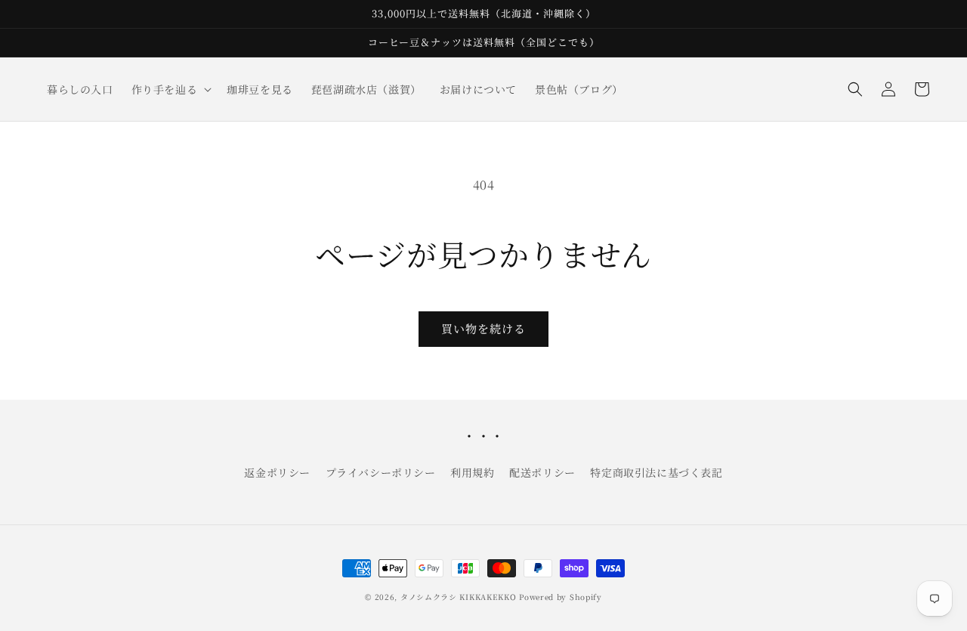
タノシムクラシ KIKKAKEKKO (458, 596)
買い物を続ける (483, 328)
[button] (170, 89)
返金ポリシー (277, 472)
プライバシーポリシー (381, 472)
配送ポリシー (542, 472)
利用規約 (472, 472)
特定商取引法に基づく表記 (656, 472)
